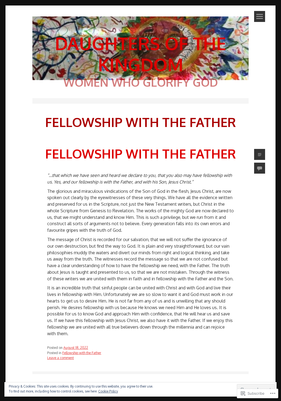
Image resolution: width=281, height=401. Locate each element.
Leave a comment (60, 357)
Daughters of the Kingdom (140, 53)
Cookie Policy (108, 391)
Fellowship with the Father (140, 154)
